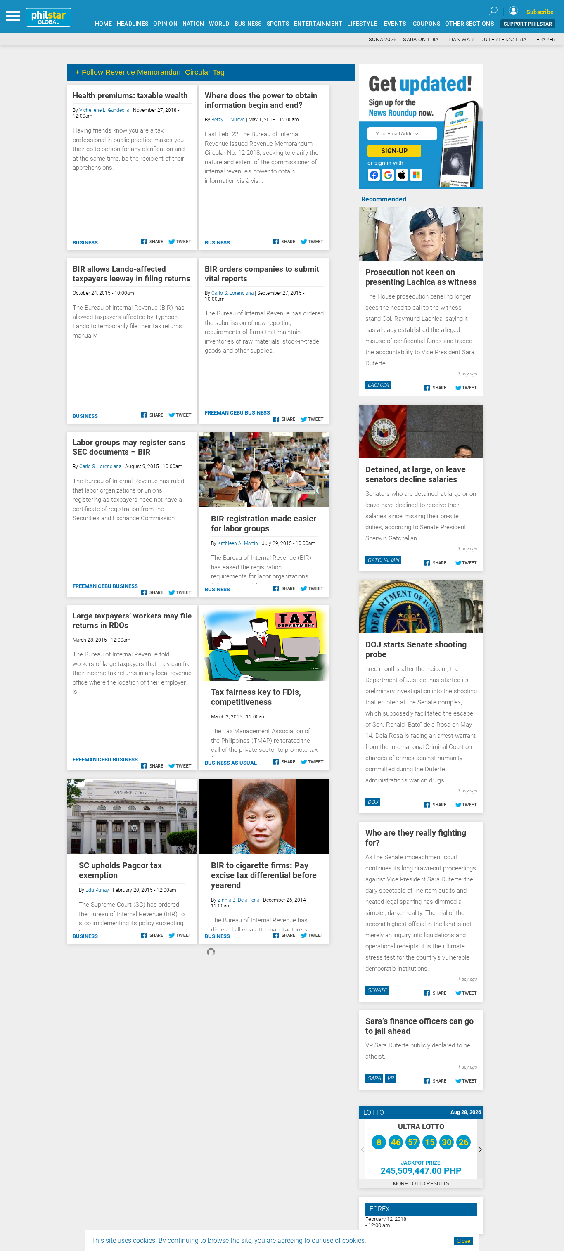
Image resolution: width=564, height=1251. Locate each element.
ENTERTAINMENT (318, 23)
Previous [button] (362, 1149)
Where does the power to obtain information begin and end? (261, 100)
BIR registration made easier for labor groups (263, 523)
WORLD (219, 23)
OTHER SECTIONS (469, 23)
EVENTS (395, 23)
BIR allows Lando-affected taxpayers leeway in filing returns (131, 273)
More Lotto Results (421, 1184)
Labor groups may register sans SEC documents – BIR (129, 447)
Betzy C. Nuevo (228, 120)
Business (85, 242)
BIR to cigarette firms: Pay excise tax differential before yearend (264, 875)
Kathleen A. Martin (238, 543)
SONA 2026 (382, 39)
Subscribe (540, 12)
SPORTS (278, 23)
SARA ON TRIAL (422, 39)
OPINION (165, 23)
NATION (193, 23)
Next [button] (480, 1149)
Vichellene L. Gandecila (104, 110)
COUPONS (427, 23)
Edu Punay (97, 890)
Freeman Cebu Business (237, 413)
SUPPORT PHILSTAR (528, 24)
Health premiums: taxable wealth (130, 95)
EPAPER (546, 39)
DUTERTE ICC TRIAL (504, 39)
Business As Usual (231, 763)
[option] (421, 1149)
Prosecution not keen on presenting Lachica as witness (420, 277)
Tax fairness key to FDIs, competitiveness (256, 697)
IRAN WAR (461, 39)
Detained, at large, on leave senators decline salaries (415, 474)
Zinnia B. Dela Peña (238, 900)
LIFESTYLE (362, 23)
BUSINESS (248, 23)
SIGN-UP (394, 151)
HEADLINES (132, 23)
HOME (103, 23)
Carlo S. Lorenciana (232, 293)
